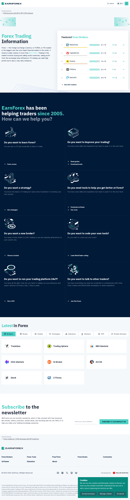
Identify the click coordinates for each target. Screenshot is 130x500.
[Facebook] (72, 473)
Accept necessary (88, 494)
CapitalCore (74, 53)
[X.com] (67, 473)
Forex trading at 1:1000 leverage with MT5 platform (21, 439)
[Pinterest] (62, 473)
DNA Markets (17, 362)
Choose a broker (13, 255)
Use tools (73, 210)
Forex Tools (31, 457)
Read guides (75, 161)
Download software (77, 207)
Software (5, 461)
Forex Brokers (7, 457)
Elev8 (13, 378)
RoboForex (74, 45)
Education (31, 461)
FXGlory (73, 69)
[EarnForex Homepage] (12, 3)
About (54, 461)
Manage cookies (106, 494)
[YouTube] (58, 473)
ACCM (99, 362)
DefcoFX (73, 78)
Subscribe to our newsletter (114, 422)
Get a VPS (10, 301)
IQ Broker (57, 362)
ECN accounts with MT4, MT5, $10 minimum (18, 13)
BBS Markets (102, 346)
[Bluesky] (76, 473)
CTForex (57, 378)
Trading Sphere (60, 346)
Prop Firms (56, 457)
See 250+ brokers (70, 85)
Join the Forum (75, 301)
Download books (76, 164)
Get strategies (12, 210)
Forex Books (82, 457)
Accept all (120, 494)
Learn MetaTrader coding (79, 255)
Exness (72, 61)
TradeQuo (15, 346)
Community (107, 457)
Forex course (11, 164)
